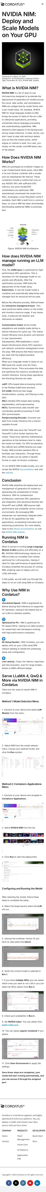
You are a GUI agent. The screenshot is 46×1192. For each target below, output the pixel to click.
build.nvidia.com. (10, 1025)
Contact (5, 1141)
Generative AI (12, 80)
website (9, 472)
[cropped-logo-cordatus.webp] (12, 2)
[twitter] (16, 1183)
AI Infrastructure (18, 78)
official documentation (23, 529)
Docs (35, 1141)
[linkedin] (37, 1183)
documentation (27, 469)
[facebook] (9, 1183)
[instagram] (23, 1183)
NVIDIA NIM (27, 80)
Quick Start (38, 1136)
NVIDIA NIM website (15, 532)
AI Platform (22, 1150)
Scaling (36, 80)
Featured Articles (32, 78)
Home (4, 1136)
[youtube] (30, 1183)
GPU (20, 80)
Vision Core (22, 1144)
